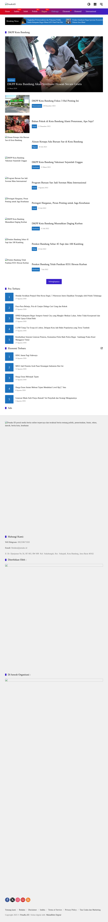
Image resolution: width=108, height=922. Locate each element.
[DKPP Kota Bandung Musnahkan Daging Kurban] (17, 226)
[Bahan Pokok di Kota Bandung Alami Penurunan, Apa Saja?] (17, 124)
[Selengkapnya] (101, 348)
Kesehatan (11, 80)
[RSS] (28, 900)
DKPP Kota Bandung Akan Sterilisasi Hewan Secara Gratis (44, 84)
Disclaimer (32, 910)
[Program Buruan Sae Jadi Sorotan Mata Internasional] (17, 186)
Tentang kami (10, 910)
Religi (34, 249)
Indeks (42, 910)
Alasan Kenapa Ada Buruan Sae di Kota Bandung (57, 141)
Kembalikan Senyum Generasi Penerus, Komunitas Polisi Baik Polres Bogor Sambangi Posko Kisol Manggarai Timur (55, 338)
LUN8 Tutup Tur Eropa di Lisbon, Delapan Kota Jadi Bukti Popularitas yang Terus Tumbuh (52, 328)
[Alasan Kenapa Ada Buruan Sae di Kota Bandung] (17, 145)
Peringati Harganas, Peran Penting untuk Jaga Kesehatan (61, 203)
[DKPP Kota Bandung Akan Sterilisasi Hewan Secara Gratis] (54, 64)
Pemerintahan (36, 106)
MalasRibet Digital (53, 915)
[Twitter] (12, 900)
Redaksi (22, 910)
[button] (89, 4)
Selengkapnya (54, 282)
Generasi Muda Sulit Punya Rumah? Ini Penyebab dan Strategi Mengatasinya (46, 398)
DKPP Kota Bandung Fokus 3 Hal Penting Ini (55, 100)
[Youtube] (23, 900)
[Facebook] (7, 900)
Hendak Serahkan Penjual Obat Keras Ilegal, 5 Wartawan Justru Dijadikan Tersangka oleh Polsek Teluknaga (58, 296)
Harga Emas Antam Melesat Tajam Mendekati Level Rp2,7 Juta (40, 387)
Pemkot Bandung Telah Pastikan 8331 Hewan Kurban (59, 264)
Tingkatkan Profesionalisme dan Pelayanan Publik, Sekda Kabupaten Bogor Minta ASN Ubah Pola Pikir (36, 21)
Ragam (34, 147)
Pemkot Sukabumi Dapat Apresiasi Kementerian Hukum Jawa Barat (79, 21)
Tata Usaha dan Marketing (90, 910)
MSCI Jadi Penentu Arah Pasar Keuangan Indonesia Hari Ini (39, 366)
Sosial (34, 126)
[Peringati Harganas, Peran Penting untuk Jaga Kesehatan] (17, 206)
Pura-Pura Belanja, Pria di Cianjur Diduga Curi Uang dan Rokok (41, 306)
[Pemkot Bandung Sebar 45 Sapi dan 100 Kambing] (17, 247)
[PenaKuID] (10, 4)
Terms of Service (55, 910)
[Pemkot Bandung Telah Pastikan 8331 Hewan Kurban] (17, 267)
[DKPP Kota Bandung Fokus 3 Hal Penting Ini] (17, 104)
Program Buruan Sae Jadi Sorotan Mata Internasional (59, 182)
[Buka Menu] (95, 4)
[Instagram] (17, 900)
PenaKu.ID (24, 915)
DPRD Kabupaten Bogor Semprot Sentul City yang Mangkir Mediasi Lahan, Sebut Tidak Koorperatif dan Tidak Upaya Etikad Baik (57, 317)
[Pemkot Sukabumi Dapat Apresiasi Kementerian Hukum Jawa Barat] (59, 21)
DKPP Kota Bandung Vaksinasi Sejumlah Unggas (57, 162)
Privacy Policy (71, 910)
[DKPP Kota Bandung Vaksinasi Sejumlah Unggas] (17, 165)
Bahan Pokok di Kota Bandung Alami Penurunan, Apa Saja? (63, 121)
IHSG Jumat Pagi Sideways (26, 355)
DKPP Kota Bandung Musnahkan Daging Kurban (57, 223)
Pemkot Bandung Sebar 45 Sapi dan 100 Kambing (57, 243)
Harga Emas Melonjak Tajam (27, 377)
